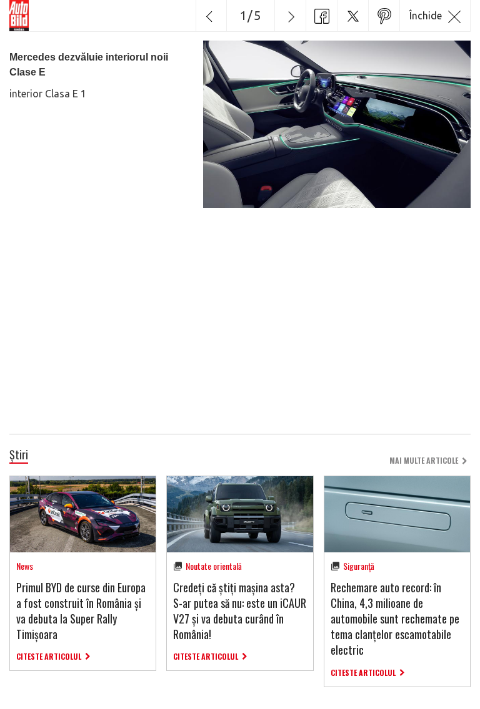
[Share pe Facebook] (321, 15)
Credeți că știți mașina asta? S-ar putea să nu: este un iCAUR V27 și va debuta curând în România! (239, 611)
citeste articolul (48, 656)
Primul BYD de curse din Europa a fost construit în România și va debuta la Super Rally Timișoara (81, 611)
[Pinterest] (383, 15)
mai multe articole (423, 460)
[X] (352, 15)
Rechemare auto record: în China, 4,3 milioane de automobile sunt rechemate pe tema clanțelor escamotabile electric (395, 618)
